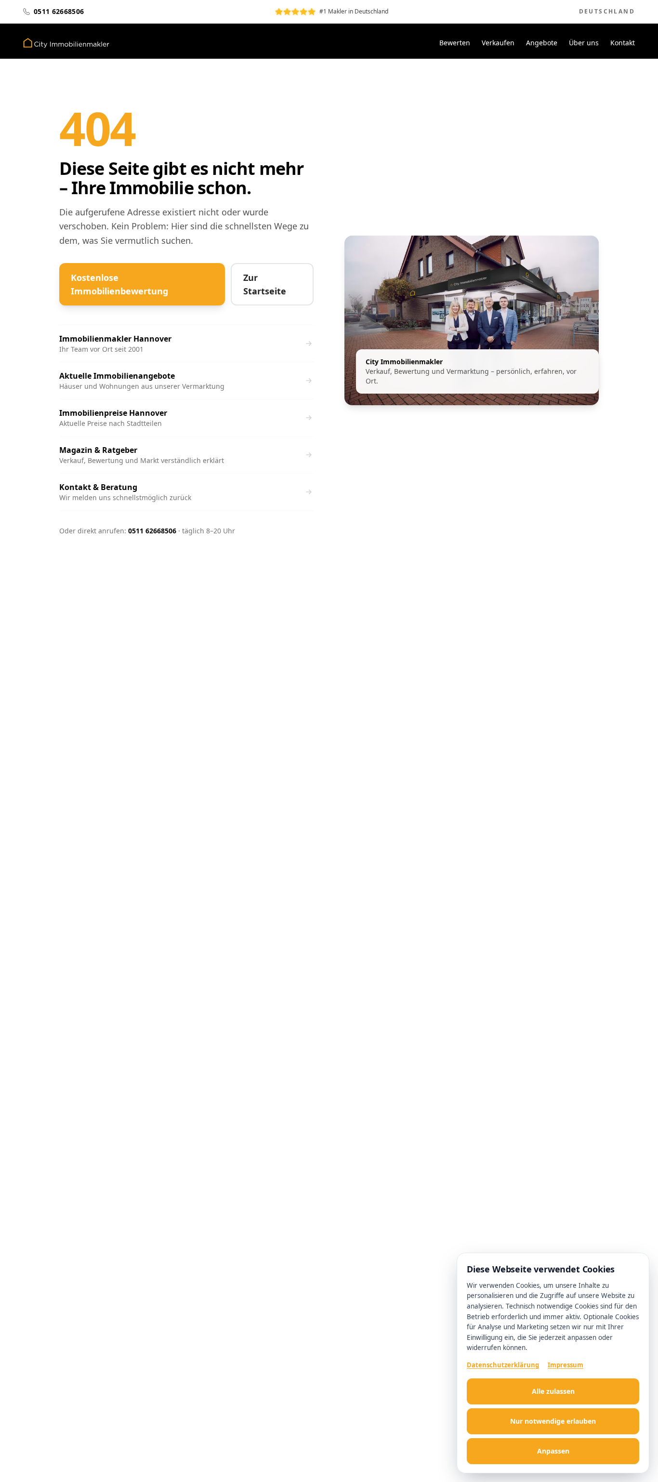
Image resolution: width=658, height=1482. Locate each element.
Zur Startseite (264, 284)
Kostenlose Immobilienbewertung (119, 284)
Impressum (565, 1365)
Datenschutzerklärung (503, 1365)
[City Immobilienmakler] (66, 43)
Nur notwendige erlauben (553, 1421)
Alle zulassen (553, 1391)
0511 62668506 (152, 530)
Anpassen (553, 1451)
